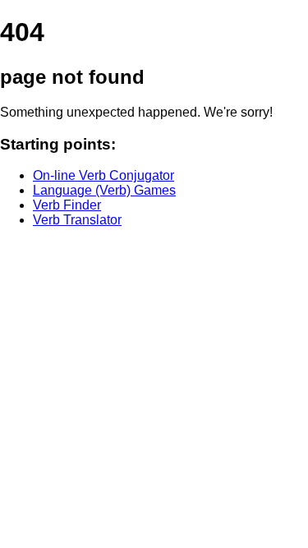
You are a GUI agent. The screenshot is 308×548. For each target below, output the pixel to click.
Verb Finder (67, 205)
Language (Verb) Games (104, 190)
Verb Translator (77, 220)
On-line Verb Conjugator (103, 175)
